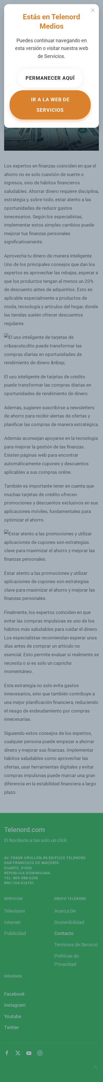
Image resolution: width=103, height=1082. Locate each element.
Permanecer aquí (50, 78)
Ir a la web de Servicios (50, 105)
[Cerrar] (93, 10)
